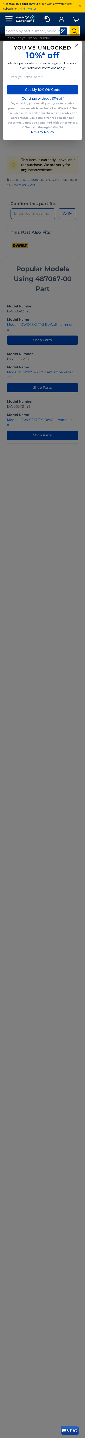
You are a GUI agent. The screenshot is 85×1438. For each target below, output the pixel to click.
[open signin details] (61, 18)
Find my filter (28, 8)
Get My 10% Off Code (42, 90)
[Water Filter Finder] (47, 18)
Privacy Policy (42, 132)
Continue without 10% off (43, 98)
